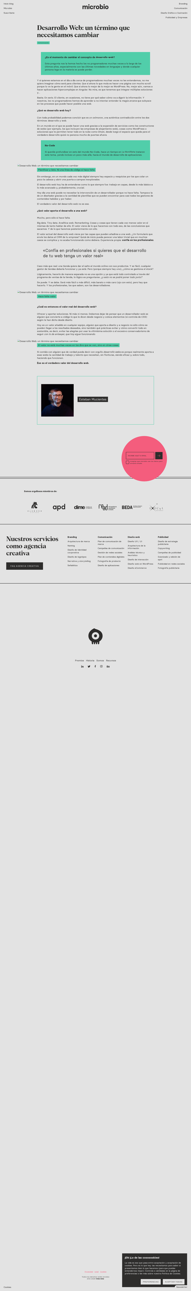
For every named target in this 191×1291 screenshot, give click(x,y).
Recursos (111, 660)
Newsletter (181, 1287)
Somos (100, 660)
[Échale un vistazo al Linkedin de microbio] (82, 666)
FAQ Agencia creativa (24, 566)
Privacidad (89, 1272)
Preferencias (151, 1282)
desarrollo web (104, 57)
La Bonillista (128, 151)
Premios (79, 660)
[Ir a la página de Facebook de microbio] (95, 666)
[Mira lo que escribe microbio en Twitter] (89, 666)
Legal (97, 1272)
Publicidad (163, 537)
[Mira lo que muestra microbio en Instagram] (101, 666)
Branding (183, 3)
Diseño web (134, 537)
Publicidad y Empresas (176, 17)
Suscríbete (9, 13)
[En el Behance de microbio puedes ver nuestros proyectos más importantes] (108, 666)
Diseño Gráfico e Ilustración (174, 13)
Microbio (8, 8)
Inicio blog (8, 3)
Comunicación (180, 8)
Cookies (7, 1287)
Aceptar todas (173, 1282)
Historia (90, 660)
